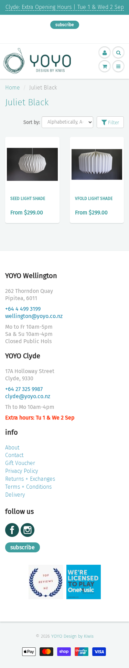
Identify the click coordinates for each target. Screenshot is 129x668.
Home (12, 87)
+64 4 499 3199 (23, 309)
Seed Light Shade (27, 198)
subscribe (64, 24)
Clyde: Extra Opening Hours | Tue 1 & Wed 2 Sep (65, 7)
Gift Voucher (20, 463)
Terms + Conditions (28, 487)
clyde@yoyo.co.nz (27, 396)
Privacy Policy (21, 471)
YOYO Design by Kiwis (72, 636)
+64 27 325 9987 (24, 389)
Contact (14, 455)
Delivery (15, 494)
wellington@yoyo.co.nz (34, 316)
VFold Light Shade (93, 198)
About (12, 447)
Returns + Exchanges (30, 479)
